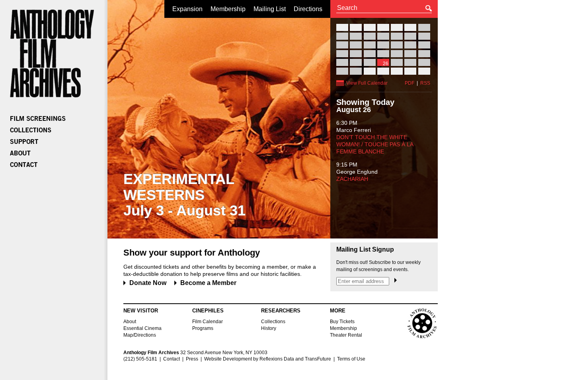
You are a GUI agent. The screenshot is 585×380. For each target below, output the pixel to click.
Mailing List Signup (365, 249)
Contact (171, 359)
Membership (228, 9)
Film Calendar (207, 321)
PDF (409, 83)
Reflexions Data (276, 359)
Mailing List (270, 9)
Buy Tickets (342, 321)
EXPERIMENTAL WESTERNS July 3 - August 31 (184, 195)
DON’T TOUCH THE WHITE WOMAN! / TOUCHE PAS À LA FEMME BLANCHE (374, 144)
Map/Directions (139, 335)
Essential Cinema (142, 328)
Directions (308, 9)
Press (192, 359)
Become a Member (208, 282)
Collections (273, 321)
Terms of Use (351, 359)
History (268, 328)
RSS (425, 83)
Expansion (187, 9)
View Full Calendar (367, 83)
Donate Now (147, 282)
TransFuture (318, 359)
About (129, 321)
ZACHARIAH (352, 179)
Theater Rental (346, 335)
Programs (202, 328)
